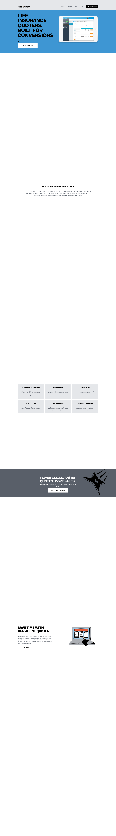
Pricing (76, 6)
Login (82, 6)
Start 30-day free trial (57, 490)
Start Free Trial (92, 6)
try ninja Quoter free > (27, 45)
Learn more (26, 647)
